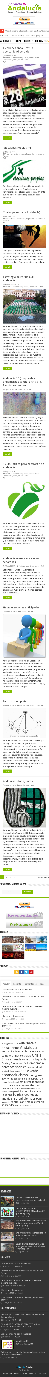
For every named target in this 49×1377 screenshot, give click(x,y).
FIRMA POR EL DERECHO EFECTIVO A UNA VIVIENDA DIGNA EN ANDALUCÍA (20, 1325)
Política (18, 1094)
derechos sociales (14, 1067)
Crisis (36, 1055)
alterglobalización (11, 1043)
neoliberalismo (7, 1092)
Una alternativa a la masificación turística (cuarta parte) (31, 1234)
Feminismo (25, 1081)
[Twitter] (26, 972)
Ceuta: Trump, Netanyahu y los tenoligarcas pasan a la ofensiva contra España (30, 1246)
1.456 (19, 1320)
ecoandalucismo (15, 1075)
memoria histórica (28, 1089)
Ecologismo (35, 1075)
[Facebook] (21, 972)
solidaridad (8, 1105)
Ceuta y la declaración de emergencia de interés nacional (30, 1198)
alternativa (28, 1043)
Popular (6, 984)
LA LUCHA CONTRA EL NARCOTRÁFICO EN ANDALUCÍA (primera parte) (30, 1211)
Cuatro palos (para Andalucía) (21, 212)
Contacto (41, 1373)
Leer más (7, 138)
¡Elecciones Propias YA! (17, 147)
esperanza (36, 1078)
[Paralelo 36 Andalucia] (24, 7)
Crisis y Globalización (14, 1063)
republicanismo (20, 1102)
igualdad (16, 1085)
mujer (38, 1089)
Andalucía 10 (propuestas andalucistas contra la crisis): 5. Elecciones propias (22, 382)
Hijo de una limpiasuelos (13, 1016)
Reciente (17, 984)
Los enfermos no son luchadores (17, 989)
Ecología (16, 60)
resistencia (37, 1102)
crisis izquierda (37, 1059)
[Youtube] (31, 972)
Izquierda (24, 60)
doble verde (29, 1071)
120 (15, 1358)
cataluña (27, 1056)
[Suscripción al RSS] (48, 41)
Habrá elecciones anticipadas (21, 607)
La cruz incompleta (15, 701)
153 (31, 1344)
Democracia (7, 60)
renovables (6, 1102)
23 (6, 478)
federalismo (13, 1082)
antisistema (28, 1051)
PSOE (26, 1095)
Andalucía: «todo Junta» (18, 781)
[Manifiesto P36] (7, 1344)
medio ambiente (11, 1088)
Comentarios (30, 984)
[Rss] (16, 972)
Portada (4, 35)
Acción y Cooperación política (16, 58)
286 (17, 1330)
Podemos (7, 1094)
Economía (7, 1078)
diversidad (16, 1071)
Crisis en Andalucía (15, 1059)
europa (4, 1082)
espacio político (22, 1078)
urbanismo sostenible (23, 1105)
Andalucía (28, 1047)
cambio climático (12, 1055)
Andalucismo (34, 58)
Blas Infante (40, 1051)
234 (18, 1337)
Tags (42, 984)
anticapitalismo (11, 1051)
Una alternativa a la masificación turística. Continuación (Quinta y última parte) (31, 1223)
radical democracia (27, 1098)
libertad (34, 1085)
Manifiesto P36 (23, 1341)
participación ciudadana (27, 1091)
